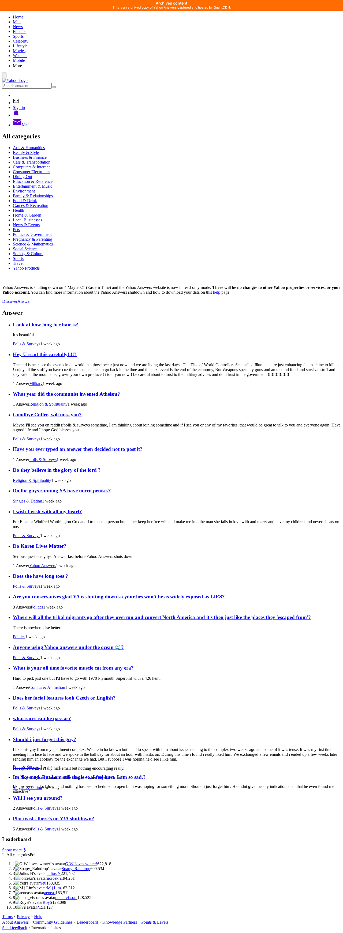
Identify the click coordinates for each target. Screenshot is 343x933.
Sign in (19, 107)
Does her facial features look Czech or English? (64, 698)
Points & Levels (154, 922)
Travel (18, 263)
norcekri (54, 878)
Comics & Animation (47, 687)
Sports (18, 36)
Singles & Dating (27, 501)
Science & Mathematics (33, 244)
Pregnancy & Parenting (32, 239)
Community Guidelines (52, 922)
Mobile (19, 60)
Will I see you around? (38, 798)
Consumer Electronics (31, 171)
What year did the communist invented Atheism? (66, 394)
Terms (7, 916)
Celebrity (20, 41)
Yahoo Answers (42, 565)
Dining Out (22, 176)
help (216, 292)
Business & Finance (30, 157)
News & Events (26, 224)
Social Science (25, 249)
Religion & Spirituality (48, 404)
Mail (17, 22)
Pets (16, 229)
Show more (14, 850)
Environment (24, 191)
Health (18, 210)
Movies (19, 50)
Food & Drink (25, 200)
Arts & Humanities (29, 147)
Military (36, 383)
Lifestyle (20, 46)
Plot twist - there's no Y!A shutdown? (53, 818)
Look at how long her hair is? (45, 324)
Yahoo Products (26, 268)
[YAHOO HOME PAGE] (15, 80)
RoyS (47, 902)
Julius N (54, 873)
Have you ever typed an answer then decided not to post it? (78, 449)
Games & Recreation (30, 205)
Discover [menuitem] (9, 301)
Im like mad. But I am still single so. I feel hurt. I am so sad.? (79, 777)
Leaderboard (87, 922)
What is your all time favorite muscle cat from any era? (73, 668)
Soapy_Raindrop (76, 868)
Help (38, 916)
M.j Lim (54, 888)
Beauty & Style (26, 152)
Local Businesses (27, 220)
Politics (37, 607)
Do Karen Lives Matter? (39, 546)
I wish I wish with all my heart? (47, 511)
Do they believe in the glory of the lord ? (57, 470)
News (18, 26)
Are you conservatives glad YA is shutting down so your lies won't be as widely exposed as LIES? (119, 596)
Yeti (43, 883)
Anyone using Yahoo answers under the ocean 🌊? (68, 647)
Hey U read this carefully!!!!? (45, 354)
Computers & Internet (31, 167)
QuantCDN (222, 7)
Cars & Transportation (31, 162)
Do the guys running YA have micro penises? (62, 490)
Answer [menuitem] (24, 301)
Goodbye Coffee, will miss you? (47, 414)
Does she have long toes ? (40, 576)
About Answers (15, 922)
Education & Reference (33, 181)
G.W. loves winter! (81, 864)
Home (18, 17)
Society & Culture (28, 253)
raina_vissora (66, 897)
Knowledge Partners (119, 922)
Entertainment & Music (32, 186)
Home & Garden (27, 215)
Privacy (23, 916)
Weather (20, 55)
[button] (177, 65)
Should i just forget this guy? (44, 739)
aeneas (49, 892)
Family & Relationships (33, 196)
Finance (19, 31)
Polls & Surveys (26, 344)
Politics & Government (32, 234)
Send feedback (14, 928)
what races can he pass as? (42, 718)
